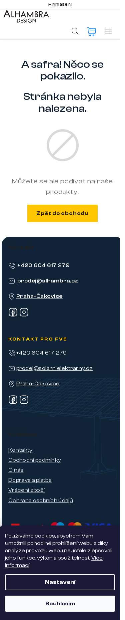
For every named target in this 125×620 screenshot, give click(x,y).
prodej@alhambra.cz (47, 281)
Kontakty (20, 450)
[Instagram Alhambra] (24, 315)
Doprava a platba (30, 480)
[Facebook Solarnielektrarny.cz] (13, 402)
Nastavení (60, 582)
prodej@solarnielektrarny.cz (54, 368)
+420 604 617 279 (43, 265)
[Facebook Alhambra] (13, 315)
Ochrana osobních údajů (40, 500)
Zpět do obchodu (62, 213)
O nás (16, 470)
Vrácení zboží (26, 490)
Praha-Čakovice (39, 296)
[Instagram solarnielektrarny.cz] (24, 402)
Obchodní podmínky (34, 460)
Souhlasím (60, 604)
